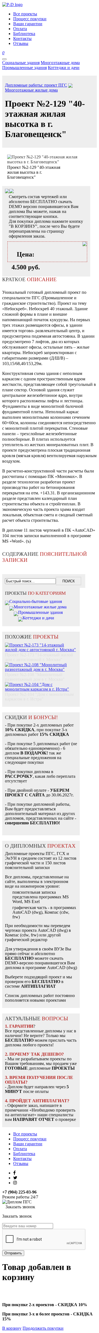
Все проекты (25, 1134)
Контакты (22, 1158)
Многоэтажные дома (60, 62)
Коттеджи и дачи (63, 67)
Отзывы (20, 1163)
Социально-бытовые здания (35, 601)
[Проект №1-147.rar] (11, 191)
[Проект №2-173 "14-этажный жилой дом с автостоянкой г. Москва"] (41, 644)
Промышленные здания (24, 67)
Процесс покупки (29, 1139)
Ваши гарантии (27, 1143)
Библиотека (24, 1153)
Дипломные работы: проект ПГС (36, 85)
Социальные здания (21, 62)
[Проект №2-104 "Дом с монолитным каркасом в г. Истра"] (41, 684)
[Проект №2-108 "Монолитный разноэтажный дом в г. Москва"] (41, 664)
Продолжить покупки (43, 1328)
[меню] (4, 59)
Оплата (20, 1148)
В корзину (11, 1328)
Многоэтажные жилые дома (31, 90)
